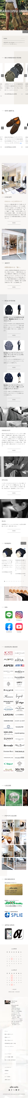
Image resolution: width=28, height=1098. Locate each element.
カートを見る (7, 1076)
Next (26, 31)
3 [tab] (8, 581)
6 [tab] (13, 581)
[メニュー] (25, 2)
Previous (23, 31)
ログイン (6, 1073)
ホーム (6, 1031)
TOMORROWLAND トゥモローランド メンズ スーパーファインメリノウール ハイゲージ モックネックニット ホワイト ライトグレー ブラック (20, 565)
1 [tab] (4, 581)
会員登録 (6, 1070)
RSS (5, 1060)
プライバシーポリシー (9, 1046)
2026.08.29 (14, 43)
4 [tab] (9, 581)
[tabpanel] (7, 561)
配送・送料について (9, 1034)
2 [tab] (6, 581)
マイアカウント (8, 1067)
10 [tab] (20, 581)
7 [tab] (15, 581)
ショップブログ (8, 1054)
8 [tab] (16, 581)
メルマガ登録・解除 (9, 1057)
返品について (7, 1037)
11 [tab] (21, 581)
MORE (14, 223)
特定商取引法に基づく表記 (10, 1043)
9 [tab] (18, 581)
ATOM (8, 1060)
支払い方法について (9, 1040)
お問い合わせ (7, 1079)
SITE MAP (13, 1060)
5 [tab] (11, 581)
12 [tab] (23, 581)
